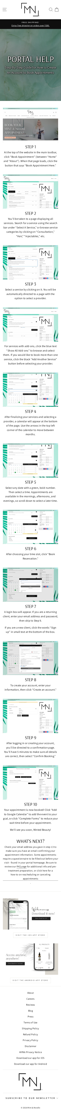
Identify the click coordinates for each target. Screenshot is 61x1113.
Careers (30, 998)
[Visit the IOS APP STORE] (30, 914)
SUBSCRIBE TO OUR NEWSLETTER (30, 1098)
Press (30, 1016)
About (30, 992)
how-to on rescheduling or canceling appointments (30, 876)
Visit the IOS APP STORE (30, 935)
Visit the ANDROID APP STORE (30, 980)
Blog (30, 1010)
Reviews (30, 1004)
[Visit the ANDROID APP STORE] (30, 959)
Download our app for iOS (30, 1057)
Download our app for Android (30, 1063)
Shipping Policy (30, 1028)
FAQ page (22, 866)
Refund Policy (30, 1034)
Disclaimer (30, 1046)
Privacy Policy (30, 1040)
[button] (51, 9)
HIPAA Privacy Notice (30, 1052)
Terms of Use (30, 1022)
